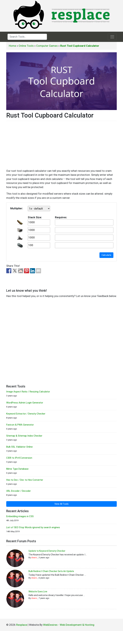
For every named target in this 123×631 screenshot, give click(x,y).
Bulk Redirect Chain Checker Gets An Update (51, 571)
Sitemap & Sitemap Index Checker (24, 435)
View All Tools (61, 504)
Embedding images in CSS (20, 516)
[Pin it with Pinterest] (26, 270)
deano (34, 557)
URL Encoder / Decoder (18, 490)
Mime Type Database (17, 468)
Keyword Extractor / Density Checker (25, 413)
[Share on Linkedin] (32, 270)
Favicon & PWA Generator (20, 424)
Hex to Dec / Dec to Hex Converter (24, 479)
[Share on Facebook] (8, 270)
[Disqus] (61, 341)
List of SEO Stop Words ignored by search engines (33, 527)
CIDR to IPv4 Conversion (19, 457)
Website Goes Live (38, 591)
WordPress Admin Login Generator (24, 402)
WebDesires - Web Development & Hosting (68, 624)
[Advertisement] (61, 146)
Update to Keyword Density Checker (47, 551)
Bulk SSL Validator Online (19, 446)
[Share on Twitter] (14, 270)
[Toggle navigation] (112, 37)
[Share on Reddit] (20, 270)
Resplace (21, 624)
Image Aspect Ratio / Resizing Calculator (28, 391)
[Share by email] (38, 270)
